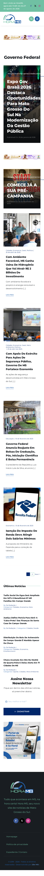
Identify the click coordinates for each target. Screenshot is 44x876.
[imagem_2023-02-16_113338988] (22, 402)
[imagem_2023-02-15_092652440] (22, 488)
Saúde (36, 628)
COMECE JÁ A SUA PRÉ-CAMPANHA (22, 190)
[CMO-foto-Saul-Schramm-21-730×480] (22, 309)
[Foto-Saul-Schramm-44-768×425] (22, 214)
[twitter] (35, 6)
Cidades (9, 250)
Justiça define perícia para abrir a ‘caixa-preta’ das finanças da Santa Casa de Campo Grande (21, 621)
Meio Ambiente (32, 672)
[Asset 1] (12, 15)
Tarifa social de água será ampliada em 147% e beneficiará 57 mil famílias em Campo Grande (21, 598)
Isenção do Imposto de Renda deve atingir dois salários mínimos (21, 534)
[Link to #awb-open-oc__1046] (31, 18)
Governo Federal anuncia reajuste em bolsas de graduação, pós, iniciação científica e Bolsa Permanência (22, 451)
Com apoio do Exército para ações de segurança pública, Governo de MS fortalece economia (21, 361)
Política (30, 250)
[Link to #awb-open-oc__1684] (37, 18)
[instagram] (39, 6)
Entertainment (9, 651)
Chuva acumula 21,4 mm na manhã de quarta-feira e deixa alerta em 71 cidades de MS (22, 663)
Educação (10, 439)
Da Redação (10, 605)
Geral (24, 250)
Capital (16, 672)
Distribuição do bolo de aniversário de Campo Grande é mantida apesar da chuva (21, 640)
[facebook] (31, 6)
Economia (17, 250)
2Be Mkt (35, 865)
